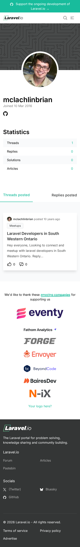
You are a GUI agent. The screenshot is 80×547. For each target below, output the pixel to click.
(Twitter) (14, 489)
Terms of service (15, 531)
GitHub (13, 497)
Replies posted (64, 195)
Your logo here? (40, 406)
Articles (45, 460)
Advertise (10, 538)
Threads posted (16, 195)
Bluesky (51, 489)
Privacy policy (50, 531)
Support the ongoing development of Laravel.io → (42, 6)
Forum (7, 460)
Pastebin (9, 468)
